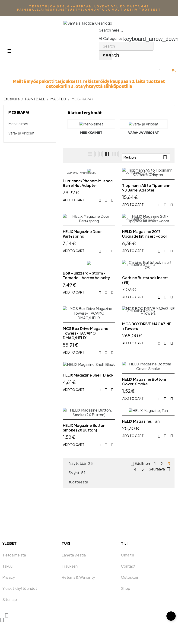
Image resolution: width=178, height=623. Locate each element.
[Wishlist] (159, 67)
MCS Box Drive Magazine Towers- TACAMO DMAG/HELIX (85, 333)
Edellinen (140, 464)
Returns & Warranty (78, 577)
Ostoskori (129, 577)
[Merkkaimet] (91, 124)
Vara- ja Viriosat (21, 133)
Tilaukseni (70, 566)
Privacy (8, 577)
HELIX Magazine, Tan (141, 421)
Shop (125, 588)
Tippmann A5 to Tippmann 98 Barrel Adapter (146, 187)
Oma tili (127, 555)
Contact (128, 566)
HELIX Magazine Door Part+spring (82, 234)
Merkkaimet (18, 123)
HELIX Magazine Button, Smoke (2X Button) (85, 427)
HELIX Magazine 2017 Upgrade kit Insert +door (144, 234)
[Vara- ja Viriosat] (144, 124)
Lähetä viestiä (74, 555)
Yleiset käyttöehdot (19, 588)
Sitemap (9, 599)
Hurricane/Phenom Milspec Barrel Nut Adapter (88, 183)
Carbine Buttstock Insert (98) (145, 280)
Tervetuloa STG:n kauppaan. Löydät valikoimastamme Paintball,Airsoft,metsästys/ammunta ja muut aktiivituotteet (89, 7)
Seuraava (159, 469)
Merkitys (145, 157)
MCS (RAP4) (18, 112)
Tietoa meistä (14, 555)
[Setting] (162, 44)
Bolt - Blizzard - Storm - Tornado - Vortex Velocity (86, 275)
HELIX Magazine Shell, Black (88, 375)
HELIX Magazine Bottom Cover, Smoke (144, 381)
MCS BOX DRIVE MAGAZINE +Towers (146, 326)
